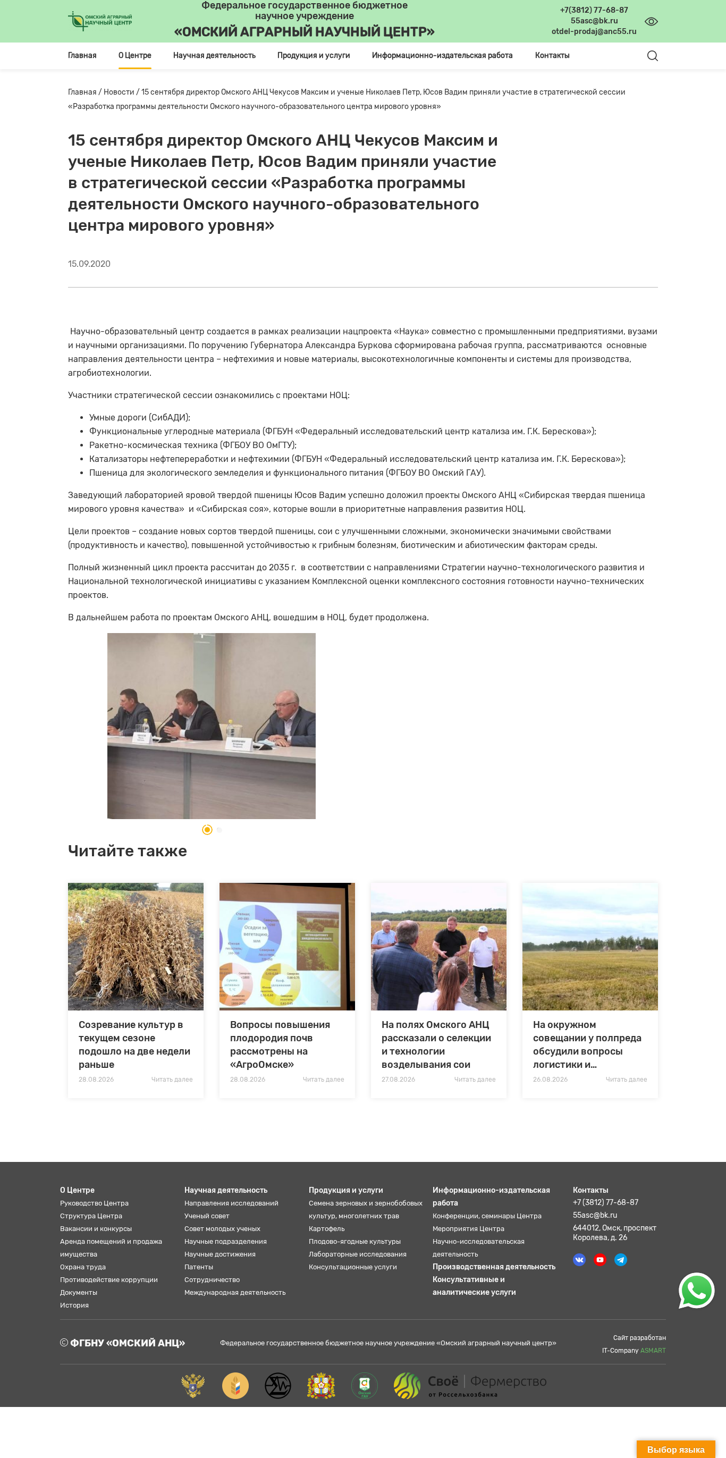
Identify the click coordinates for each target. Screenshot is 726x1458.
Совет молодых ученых (222, 1229)
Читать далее (172, 1079)
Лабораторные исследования (358, 1254)
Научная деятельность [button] (214, 55)
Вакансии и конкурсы (96, 1229)
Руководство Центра (94, 1203)
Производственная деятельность (494, 1266)
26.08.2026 (550, 1079)
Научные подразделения (225, 1241)
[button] (204, 830)
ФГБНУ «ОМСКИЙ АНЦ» (126, 1343)
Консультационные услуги (353, 1267)
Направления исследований (231, 1203)
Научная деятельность (225, 1190)
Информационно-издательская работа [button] (442, 55)
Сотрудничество (212, 1280)
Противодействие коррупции (109, 1280)
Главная (82, 55)
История (74, 1305)
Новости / (122, 92)
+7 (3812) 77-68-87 (605, 1202)
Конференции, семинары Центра (487, 1216)
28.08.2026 (96, 1079)
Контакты (552, 55)
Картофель (326, 1229)
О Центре (77, 1190)
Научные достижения (220, 1254)
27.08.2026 (398, 1079)
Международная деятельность (234, 1292)
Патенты (198, 1267)
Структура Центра (91, 1216)
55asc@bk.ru (595, 1215)
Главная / (86, 92)
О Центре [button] (135, 55)
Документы (78, 1292)
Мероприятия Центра (468, 1229)
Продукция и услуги (346, 1190)
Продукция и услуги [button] (313, 55)
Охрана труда (83, 1267)
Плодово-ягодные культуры (355, 1241)
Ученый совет (207, 1216)
